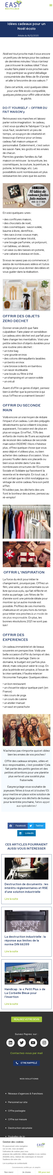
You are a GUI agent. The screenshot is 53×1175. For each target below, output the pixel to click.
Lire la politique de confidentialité (15, 1163)
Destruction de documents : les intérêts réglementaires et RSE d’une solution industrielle (26, 888)
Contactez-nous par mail (26, 1053)
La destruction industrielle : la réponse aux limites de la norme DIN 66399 (25, 940)
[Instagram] (44, 1043)
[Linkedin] (10, 1043)
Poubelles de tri (16, 1136)
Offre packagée (16, 1110)
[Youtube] (33, 1043)
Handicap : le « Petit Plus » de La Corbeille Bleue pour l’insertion (25, 993)
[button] (51, 5)
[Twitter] (22, 1043)
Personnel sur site (17, 1102)
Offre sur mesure (17, 1119)
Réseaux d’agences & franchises (25, 1093)
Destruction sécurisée (20, 1127)
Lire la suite (11, 898)
